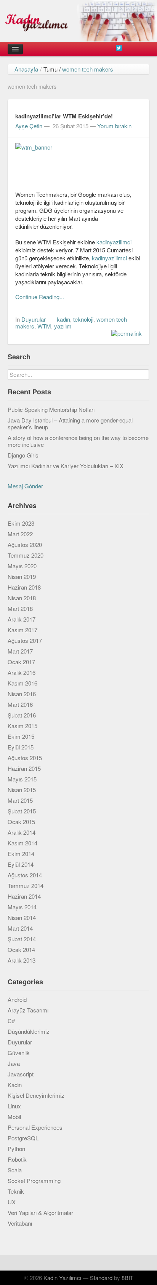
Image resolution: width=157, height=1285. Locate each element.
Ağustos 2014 (25, 875)
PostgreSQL (23, 1138)
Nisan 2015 (22, 790)
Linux (14, 1106)
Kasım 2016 (22, 683)
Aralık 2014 (21, 832)
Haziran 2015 (24, 768)
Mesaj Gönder (25, 486)
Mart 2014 (20, 928)
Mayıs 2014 (22, 907)
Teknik (16, 1191)
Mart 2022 (20, 534)
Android (17, 999)
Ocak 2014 (21, 949)
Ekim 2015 (21, 736)
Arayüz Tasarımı (28, 1010)
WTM (44, 326)
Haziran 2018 (24, 587)
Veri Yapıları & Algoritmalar (40, 1212)
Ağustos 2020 (25, 544)
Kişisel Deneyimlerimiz (36, 1095)
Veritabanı (20, 1223)
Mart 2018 (20, 608)
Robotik (17, 1159)
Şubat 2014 (22, 939)
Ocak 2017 (21, 662)
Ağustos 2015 (25, 758)
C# (11, 1021)
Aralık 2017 (21, 619)
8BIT (127, 1278)
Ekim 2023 (21, 523)
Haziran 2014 (24, 896)
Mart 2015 (20, 800)
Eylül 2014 (21, 864)
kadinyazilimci (113, 242)
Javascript (21, 1074)
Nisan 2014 (22, 918)
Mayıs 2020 (22, 566)
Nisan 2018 (22, 598)
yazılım (63, 326)
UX (12, 1202)
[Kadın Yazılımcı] (78, 21)
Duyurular (33, 319)
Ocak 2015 (21, 822)
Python (16, 1149)
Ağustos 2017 (25, 640)
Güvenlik (19, 1053)
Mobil (14, 1117)
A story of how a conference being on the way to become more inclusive (78, 441)
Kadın (15, 1085)
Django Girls (23, 455)
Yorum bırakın (114, 126)
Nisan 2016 (22, 694)
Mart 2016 (20, 704)
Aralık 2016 (21, 672)
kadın (63, 319)
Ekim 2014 (21, 854)
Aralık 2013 (21, 960)
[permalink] (124, 333)
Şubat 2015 (22, 811)
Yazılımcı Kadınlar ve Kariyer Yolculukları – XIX (65, 466)
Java (14, 1063)
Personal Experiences (35, 1127)
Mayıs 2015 (22, 779)
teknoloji (83, 319)
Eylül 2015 (21, 747)
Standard (101, 1278)
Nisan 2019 (22, 576)
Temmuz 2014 (25, 886)
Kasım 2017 (22, 630)
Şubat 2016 (22, 715)
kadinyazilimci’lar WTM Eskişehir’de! (64, 116)
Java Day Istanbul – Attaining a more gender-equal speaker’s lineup (70, 423)
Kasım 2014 (22, 843)
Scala (15, 1170)
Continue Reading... (39, 297)
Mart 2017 (20, 651)
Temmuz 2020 (25, 555)
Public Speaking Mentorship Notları (51, 409)
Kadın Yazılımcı (62, 1278)
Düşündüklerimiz (29, 1031)
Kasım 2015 (22, 726)
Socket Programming (34, 1181)
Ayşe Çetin (28, 126)
